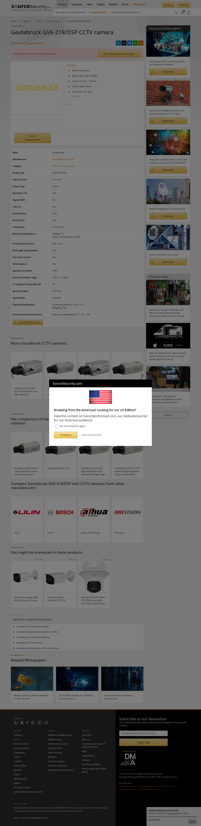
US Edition (65, 435)
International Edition (92, 434)
